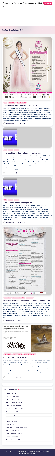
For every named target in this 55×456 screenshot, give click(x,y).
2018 (5, 102)
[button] (47, 3)
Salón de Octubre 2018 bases (15, 357)
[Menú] (4, 6)
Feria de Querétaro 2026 (13, 440)
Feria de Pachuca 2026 (12, 430)
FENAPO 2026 (10, 418)
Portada (39, 30)
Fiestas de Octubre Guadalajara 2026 (22, 3)
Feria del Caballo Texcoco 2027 (15, 402)
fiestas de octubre (21, 102)
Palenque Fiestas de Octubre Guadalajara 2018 (22, 153)
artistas (11, 150)
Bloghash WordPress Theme (27, 453)
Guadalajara (29, 297)
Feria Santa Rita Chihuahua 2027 (15, 405)
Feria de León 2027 (11, 393)
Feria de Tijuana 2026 (12, 421)
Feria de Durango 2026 (12, 415)
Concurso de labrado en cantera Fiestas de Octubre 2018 (26, 301)
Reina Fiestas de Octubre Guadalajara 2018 (20, 105)
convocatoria (12, 102)
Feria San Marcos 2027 (12, 399)
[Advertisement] (27, 16)
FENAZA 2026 (10, 424)
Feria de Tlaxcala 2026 (12, 436)
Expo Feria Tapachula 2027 (13, 396)
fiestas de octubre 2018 (18, 297)
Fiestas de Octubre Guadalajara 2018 (18, 203)
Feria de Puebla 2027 (12, 412)
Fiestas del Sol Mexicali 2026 (14, 433)
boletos (16, 150)
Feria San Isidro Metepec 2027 (14, 408)
